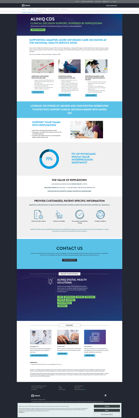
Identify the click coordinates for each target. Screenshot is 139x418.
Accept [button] (107, 406)
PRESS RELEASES (62, 389)
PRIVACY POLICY (77, 387)
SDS (59, 386)
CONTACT (77, 1)
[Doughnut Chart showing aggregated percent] (49, 159)
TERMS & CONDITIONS (78, 386)
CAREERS (60, 387)
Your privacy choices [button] (107, 414)
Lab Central (34, 389)
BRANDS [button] (24, 9)
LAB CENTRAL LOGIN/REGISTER (87, 1)
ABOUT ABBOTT (98, 1)
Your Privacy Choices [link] (79, 389)
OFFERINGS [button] (31, 9)
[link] (24, 12)
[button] (111, 2)
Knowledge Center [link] (54, 9)
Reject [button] (107, 410)
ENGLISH (106, 1)
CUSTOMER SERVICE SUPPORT (37, 387)
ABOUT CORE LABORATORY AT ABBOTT (39, 386)
